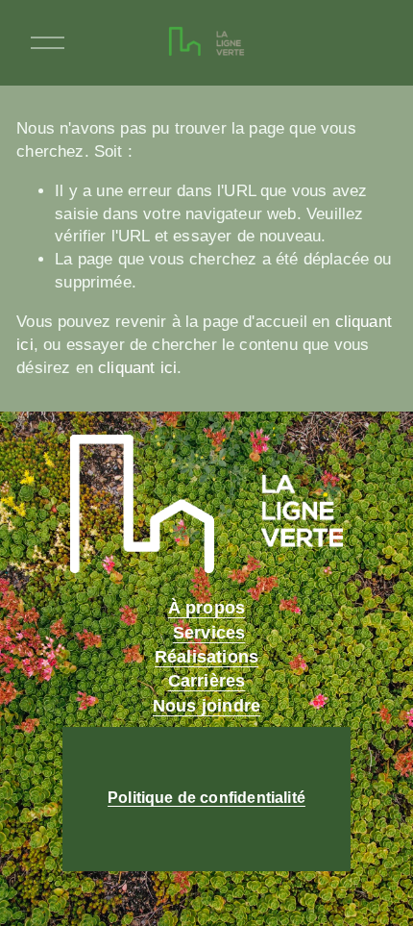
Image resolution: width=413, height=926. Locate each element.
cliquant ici (137, 368)
